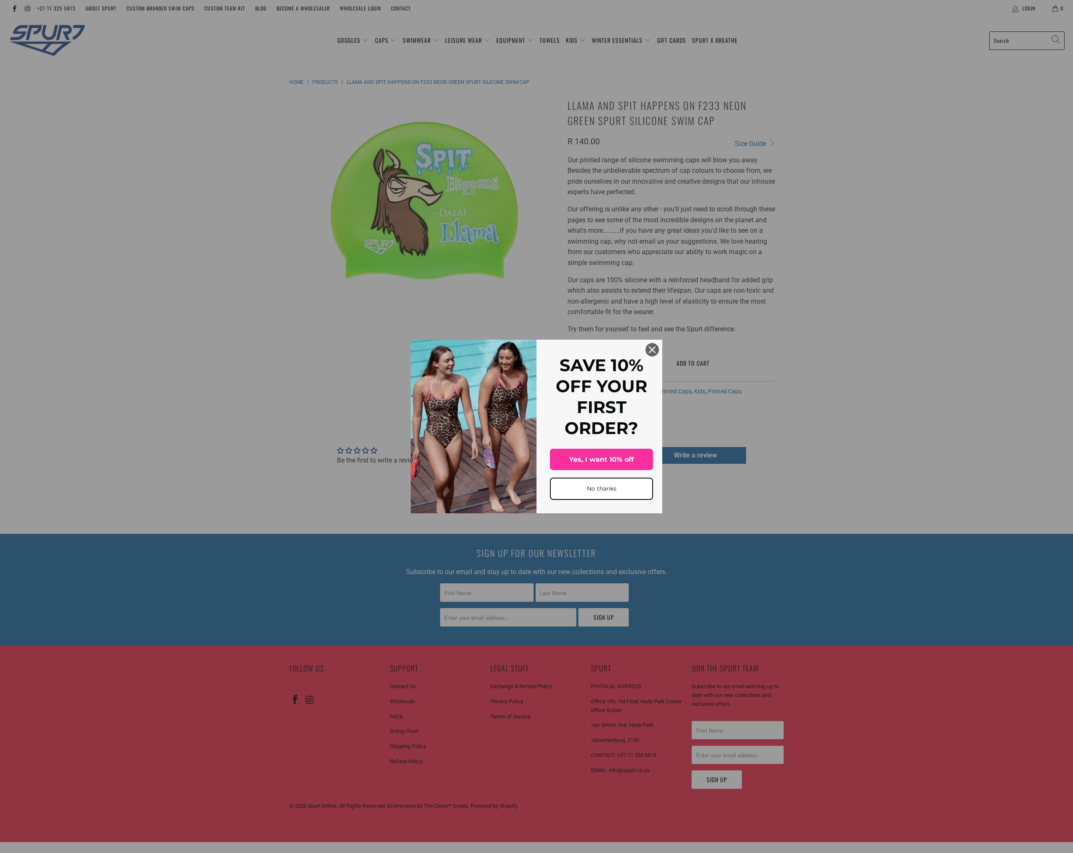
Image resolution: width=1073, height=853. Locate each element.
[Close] (652, 350)
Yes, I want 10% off (601, 459)
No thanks (602, 488)
